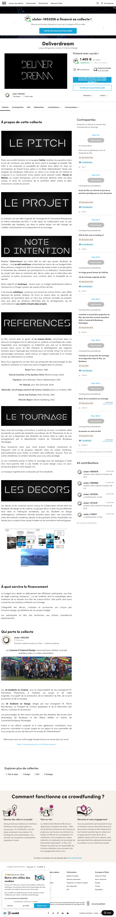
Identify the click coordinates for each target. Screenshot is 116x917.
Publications (39, 107)
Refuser (10, 906)
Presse (97, 886)
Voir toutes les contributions (87, 523)
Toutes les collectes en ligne (92, 88)
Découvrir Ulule (100, 876)
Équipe (97, 883)
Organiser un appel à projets (77, 883)
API (68, 889)
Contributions (54, 107)
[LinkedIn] (63, 913)
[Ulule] (24, 913)
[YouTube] (68, 913)
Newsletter (99, 889)
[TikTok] (53, 913)
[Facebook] (48, 913)
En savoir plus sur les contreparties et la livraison (94, 452)
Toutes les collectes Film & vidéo (58, 31)
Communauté (31, 3)
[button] (5, 913)
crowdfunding (9, 829)
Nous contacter (100, 879)
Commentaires (72, 107)
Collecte (5, 107)
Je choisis (26, 906)
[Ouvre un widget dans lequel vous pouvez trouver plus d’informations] (107, 913)
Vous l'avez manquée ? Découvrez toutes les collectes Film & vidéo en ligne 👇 (92, 80)
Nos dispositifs (72, 886)
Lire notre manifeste (98, 904)
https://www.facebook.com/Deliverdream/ (36, 744)
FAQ (28, 107)
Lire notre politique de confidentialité (16, 898)
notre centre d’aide (75, 858)
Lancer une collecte (16, 3)
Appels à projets (73, 876)
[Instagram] (58, 913)
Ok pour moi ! (42, 905)
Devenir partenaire (73, 879)
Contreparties (17, 107)
